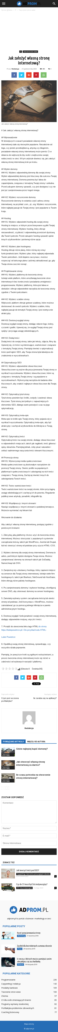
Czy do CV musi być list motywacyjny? (31, 884)
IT (20, 51)
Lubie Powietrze (8, 637)
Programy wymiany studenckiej (15, 1004)
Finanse (20, 964)
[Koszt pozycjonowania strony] (8, 935)
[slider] (9, 668)
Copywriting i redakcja (11, 983)
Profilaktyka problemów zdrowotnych (17, 1008)
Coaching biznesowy (10, 1012)
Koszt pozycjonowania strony (28, 933)
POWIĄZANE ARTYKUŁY (13, 742)
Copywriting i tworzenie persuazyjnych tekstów (33, 874)
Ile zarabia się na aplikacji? (45, 698)
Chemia (4, 996)
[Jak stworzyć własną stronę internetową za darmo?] (8, 765)
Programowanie (8, 979)
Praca (20, 949)
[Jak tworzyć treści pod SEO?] (8, 874)
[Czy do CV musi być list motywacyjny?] (8, 887)
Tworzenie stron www (30, 51)
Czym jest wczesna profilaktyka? (10, 699)
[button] (54, 3)
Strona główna (6, 10)
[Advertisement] (29, 31)
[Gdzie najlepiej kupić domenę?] (8, 752)
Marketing (21, 936)
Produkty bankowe (9, 988)
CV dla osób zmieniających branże (16, 1000)
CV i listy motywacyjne (24, 888)
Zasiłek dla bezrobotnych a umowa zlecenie (34, 946)
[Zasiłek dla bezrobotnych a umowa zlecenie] (8, 949)
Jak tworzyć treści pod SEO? (27, 870)
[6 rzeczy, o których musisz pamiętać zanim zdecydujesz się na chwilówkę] (8, 962)
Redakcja (15, 69)
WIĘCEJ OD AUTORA (36, 742)
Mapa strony (29, 1024)
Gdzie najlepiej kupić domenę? (32, 748)
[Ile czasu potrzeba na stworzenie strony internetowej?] (8, 778)
